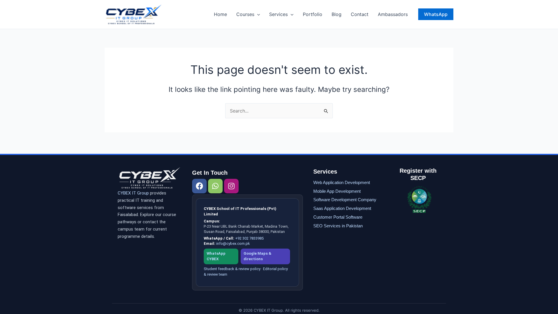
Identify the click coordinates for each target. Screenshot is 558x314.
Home (220, 14)
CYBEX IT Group (133, 193)
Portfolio (312, 14)
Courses (245, 14)
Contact (360, 14)
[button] (257, 14)
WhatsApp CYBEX (216, 256)
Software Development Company (344, 199)
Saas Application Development (342, 208)
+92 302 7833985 (249, 238)
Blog (336, 14)
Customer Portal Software (337, 217)
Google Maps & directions (257, 256)
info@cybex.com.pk (233, 243)
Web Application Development (341, 182)
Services (278, 14)
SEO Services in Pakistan (338, 225)
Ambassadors (393, 14)
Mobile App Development (337, 191)
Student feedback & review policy (232, 269)
